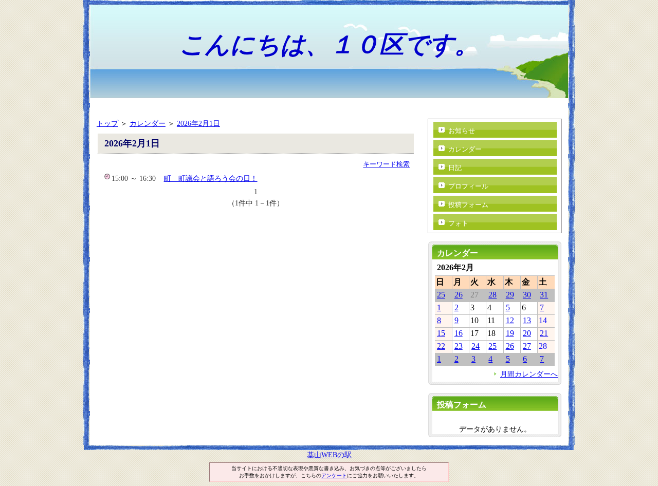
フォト (458, 223)
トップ (107, 123)
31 (544, 294)
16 (458, 333)
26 (458, 294)
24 (475, 346)
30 (527, 294)
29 (510, 294)
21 (544, 333)
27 (527, 346)
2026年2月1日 (198, 123)
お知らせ (461, 131)
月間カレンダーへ (529, 374)
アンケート (334, 475)
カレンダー (148, 123)
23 (458, 346)
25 (441, 294)
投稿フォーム (468, 205)
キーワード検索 (386, 164)
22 (441, 346)
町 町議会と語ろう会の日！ (211, 178)
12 (510, 320)
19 (510, 333)
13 (527, 320)
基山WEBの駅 (329, 455)
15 (441, 333)
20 (527, 333)
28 (492, 294)
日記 (455, 168)
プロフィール (468, 186)
